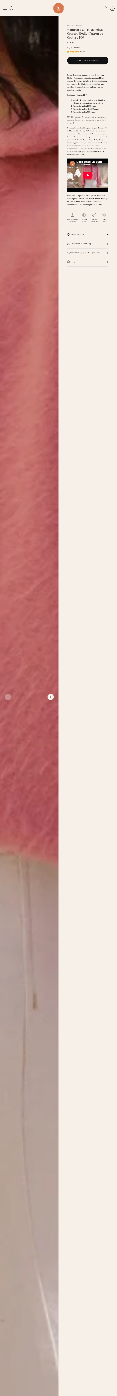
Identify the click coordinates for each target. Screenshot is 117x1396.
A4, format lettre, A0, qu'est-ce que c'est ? (83, 253)
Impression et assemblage (81, 244)
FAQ (73, 262)
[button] (8, 697)
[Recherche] (11, 9)
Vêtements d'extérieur (75, 25)
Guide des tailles (77, 234)
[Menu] (5, 8)
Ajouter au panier (87, 60)
